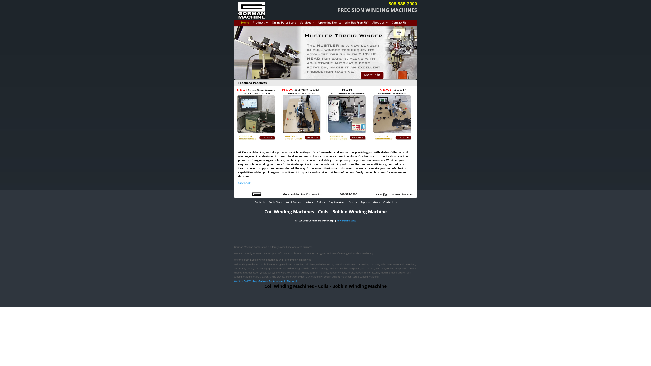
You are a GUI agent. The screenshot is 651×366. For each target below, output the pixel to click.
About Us (378, 22)
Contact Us (399, 22)
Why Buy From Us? (357, 22)
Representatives (370, 202)
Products (259, 22)
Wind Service (293, 202)
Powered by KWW (346, 220)
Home (245, 22)
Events (353, 202)
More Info (372, 75)
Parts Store (275, 202)
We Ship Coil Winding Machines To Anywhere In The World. (266, 281)
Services (305, 22)
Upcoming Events (329, 22)
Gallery (321, 202)
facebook (244, 183)
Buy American (337, 202)
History (308, 202)
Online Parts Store (284, 22)
